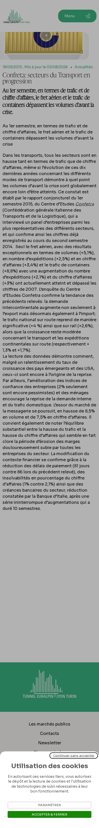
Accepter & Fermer (49, 814)
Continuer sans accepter (73, 755)
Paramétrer (49, 805)
